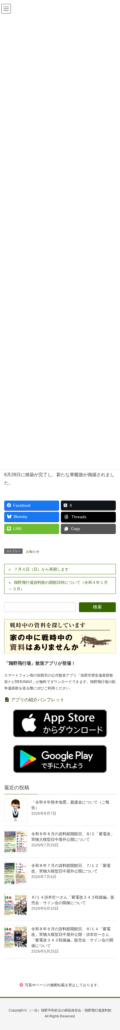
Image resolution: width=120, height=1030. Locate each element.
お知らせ (32, 552)
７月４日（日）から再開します (41, 569)
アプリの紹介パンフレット (37, 699)
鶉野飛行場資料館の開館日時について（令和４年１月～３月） (58, 585)
